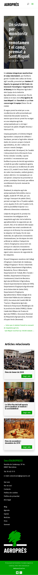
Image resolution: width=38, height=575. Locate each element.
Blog (5, 507)
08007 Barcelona (10, 467)
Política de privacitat (11, 496)
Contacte (7, 489)
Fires (22, 61)
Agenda (7, 510)
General (7, 524)
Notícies (7, 517)
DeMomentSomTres (19, 568)
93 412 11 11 (11, 472)
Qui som (7, 482)
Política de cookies (11, 493)
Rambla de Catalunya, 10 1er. (14, 464)
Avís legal (7, 500)
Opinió (6, 514)
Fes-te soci (8, 486)
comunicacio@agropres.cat (19, 476)
